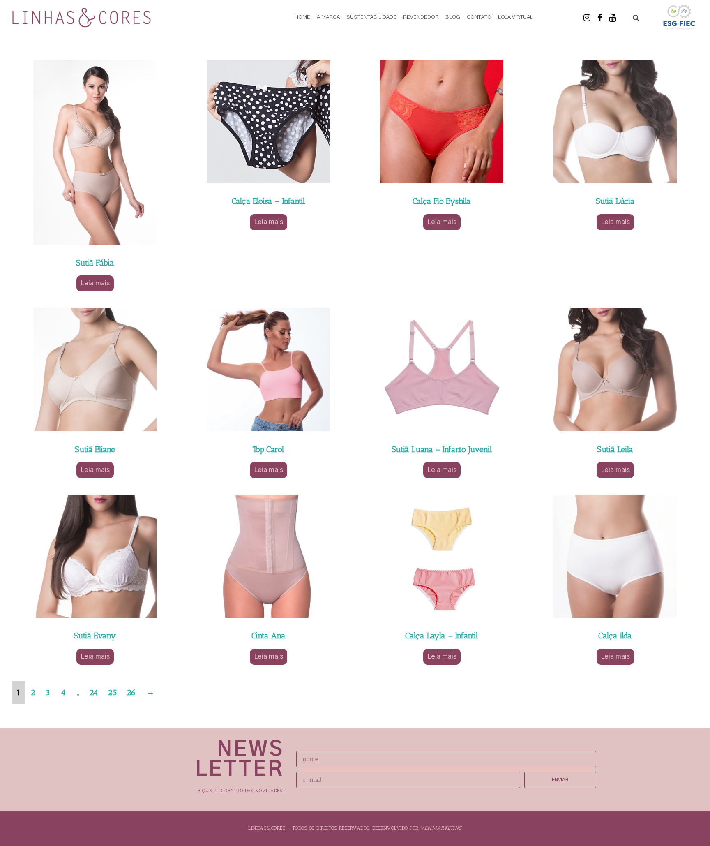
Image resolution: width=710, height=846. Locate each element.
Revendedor (421, 17)
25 (112, 692)
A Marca (328, 17)
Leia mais (95, 283)
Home (302, 17)
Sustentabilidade (371, 17)
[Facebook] (599, 17)
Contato (479, 17)
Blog (452, 17)
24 (93, 692)
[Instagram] (586, 17)
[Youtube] (612, 17)
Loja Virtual (515, 17)
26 (131, 692)
